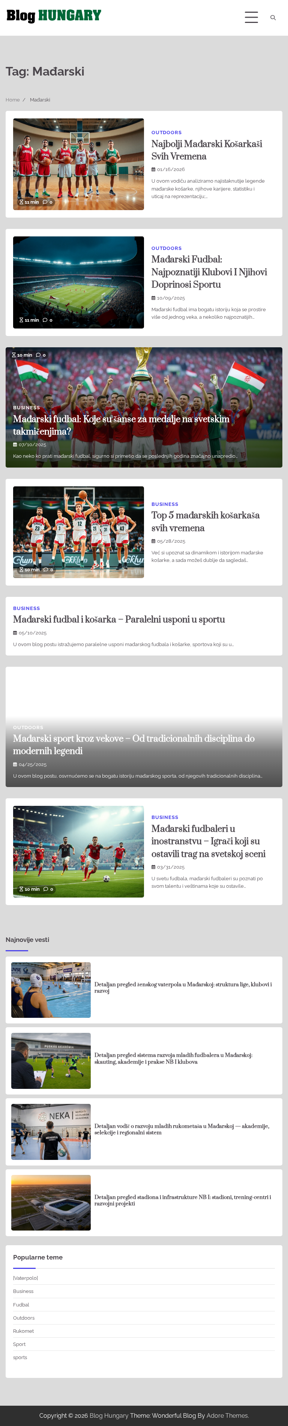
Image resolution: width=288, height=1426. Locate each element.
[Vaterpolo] (25, 1278)
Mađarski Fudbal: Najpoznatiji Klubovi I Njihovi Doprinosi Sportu (209, 272)
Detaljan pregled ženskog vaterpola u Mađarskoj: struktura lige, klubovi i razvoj (183, 988)
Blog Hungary (109, 1415)
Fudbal (21, 1305)
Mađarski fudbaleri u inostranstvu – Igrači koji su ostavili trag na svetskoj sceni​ (209, 842)
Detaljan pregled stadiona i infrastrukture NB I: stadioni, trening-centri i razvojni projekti (182, 1201)
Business (26, 407)
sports (20, 1357)
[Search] (273, 17)
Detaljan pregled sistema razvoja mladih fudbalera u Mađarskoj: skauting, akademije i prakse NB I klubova (173, 1059)
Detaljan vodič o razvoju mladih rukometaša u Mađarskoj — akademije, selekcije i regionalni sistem (181, 1130)
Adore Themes (227, 1415)
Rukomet (23, 1331)
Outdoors (167, 132)
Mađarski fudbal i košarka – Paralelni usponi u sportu (119, 619)
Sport (19, 1344)
